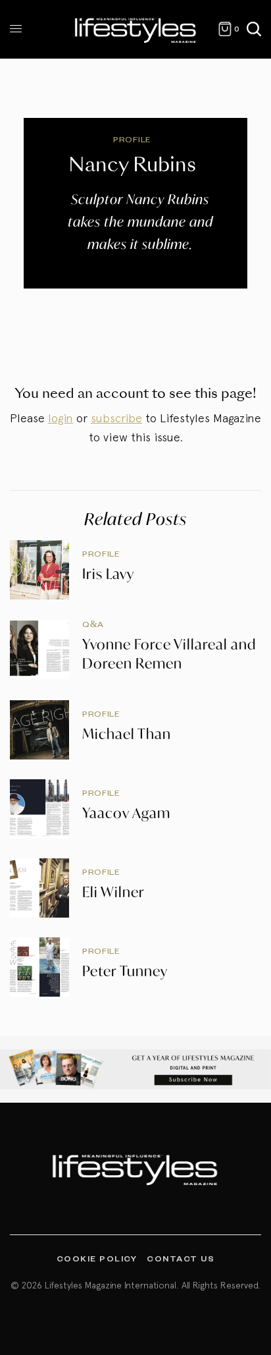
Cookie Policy (97, 1258)
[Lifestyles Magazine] (136, 29)
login (60, 418)
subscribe (116, 418)
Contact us (180, 1258)
